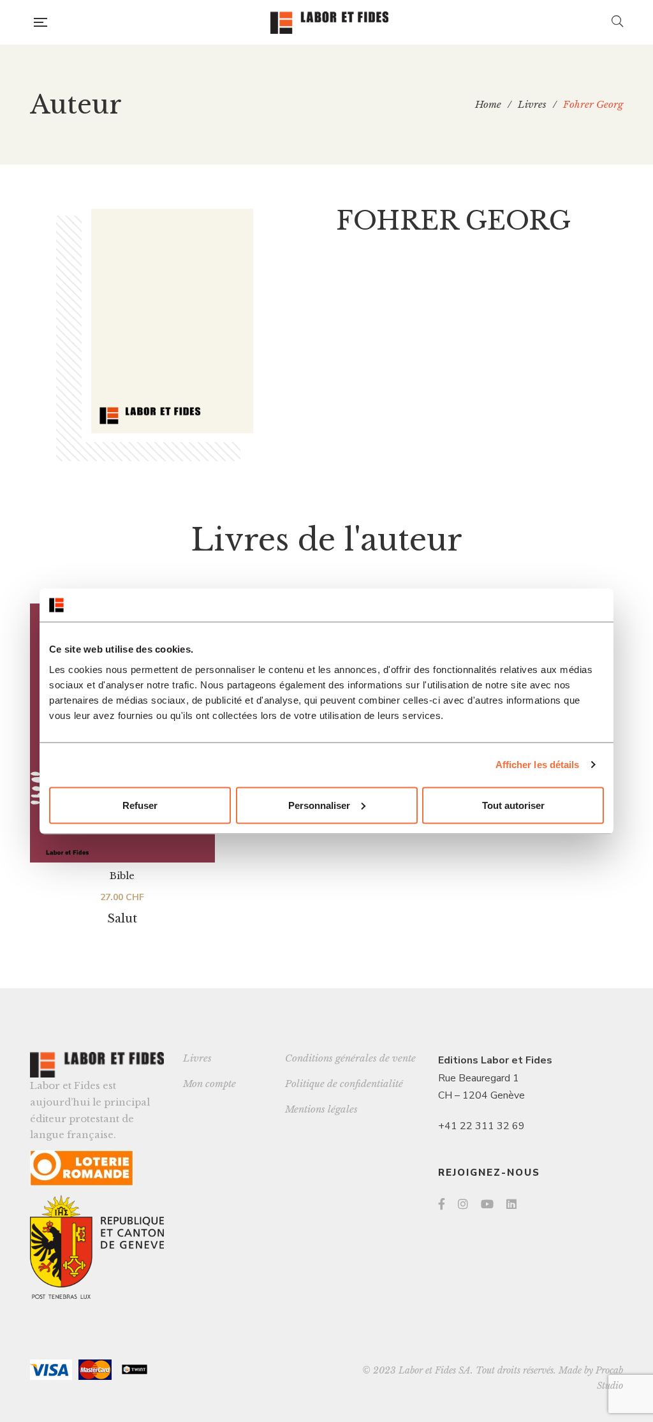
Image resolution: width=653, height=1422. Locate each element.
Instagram (463, 1204)
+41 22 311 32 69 (481, 1126)
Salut (122, 919)
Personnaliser (319, 804)
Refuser (140, 804)
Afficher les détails (537, 764)
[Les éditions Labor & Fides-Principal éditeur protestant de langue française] (329, 22)
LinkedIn (511, 1204)
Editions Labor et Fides (495, 1060)
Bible (122, 876)
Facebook (441, 1204)
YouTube (487, 1204)
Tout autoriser (513, 804)
